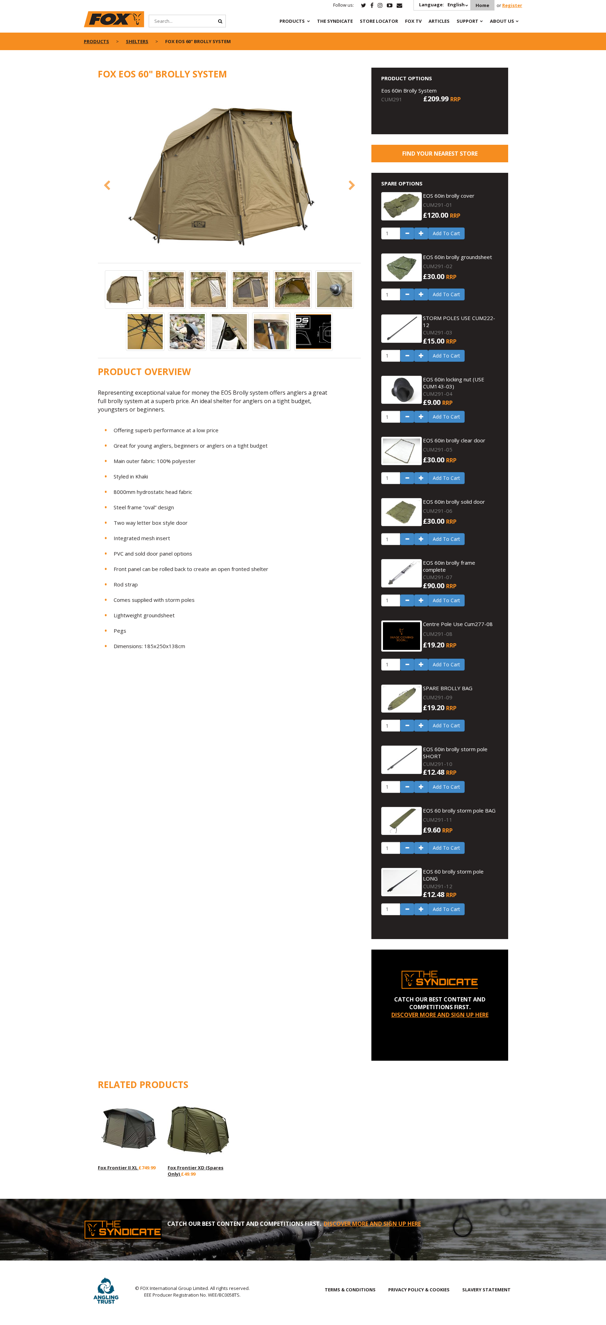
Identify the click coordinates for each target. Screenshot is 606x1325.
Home (482, 5)
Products (292, 21)
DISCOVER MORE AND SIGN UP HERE (440, 1015)
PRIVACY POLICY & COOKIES (419, 1289)
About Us (502, 21)
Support (467, 21)
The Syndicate (335, 21)
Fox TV (413, 21)
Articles (439, 21)
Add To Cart (446, 233)
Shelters (137, 41)
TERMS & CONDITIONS (350, 1289)
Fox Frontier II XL (118, 1167)
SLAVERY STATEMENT (486, 1289)
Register (512, 5)
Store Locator (379, 21)
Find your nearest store (440, 153)
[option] (229, 175)
